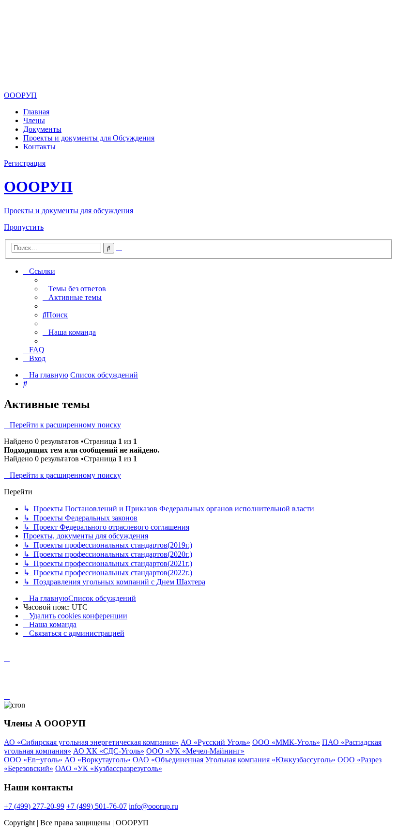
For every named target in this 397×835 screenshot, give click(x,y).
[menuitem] (74, 288)
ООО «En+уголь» (33, 760)
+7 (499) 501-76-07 (96, 806)
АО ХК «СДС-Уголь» (108, 751)
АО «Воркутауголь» (97, 760)
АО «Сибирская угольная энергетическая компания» (91, 742)
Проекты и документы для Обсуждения (88, 138)
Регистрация (25, 163)
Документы (42, 129)
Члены (34, 120)
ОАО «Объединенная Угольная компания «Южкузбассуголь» (234, 760)
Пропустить (24, 227)
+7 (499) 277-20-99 (34, 806)
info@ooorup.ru (153, 806)
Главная (36, 112)
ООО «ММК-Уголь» (286, 742)
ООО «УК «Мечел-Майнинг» (195, 751)
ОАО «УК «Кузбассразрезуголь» (108, 768)
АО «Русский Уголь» (215, 742)
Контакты (39, 146)
